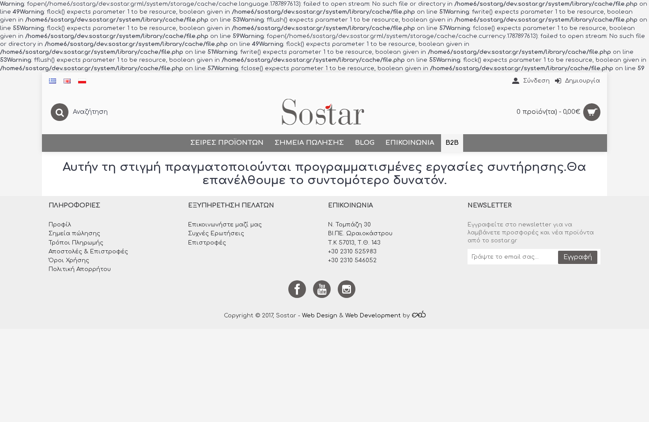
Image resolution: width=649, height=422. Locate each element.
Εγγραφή (577, 257)
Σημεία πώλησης (74, 233)
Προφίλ (60, 225)
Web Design (319, 316)
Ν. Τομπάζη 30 (349, 225)
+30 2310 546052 (352, 260)
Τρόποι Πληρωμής (76, 243)
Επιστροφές (207, 243)
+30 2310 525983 (352, 252)
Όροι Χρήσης (69, 260)
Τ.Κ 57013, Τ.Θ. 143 (354, 243)
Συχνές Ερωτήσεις (216, 233)
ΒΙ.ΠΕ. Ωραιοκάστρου (360, 233)
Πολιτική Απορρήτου (80, 269)
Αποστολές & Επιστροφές (88, 252)
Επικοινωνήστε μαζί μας (225, 225)
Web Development (373, 316)
